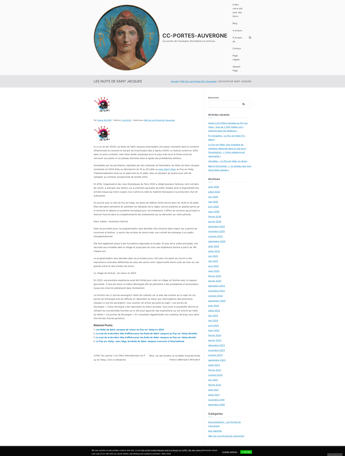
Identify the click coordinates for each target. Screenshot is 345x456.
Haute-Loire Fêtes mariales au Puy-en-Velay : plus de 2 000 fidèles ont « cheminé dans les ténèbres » (228, 127)
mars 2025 (213, 271)
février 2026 (214, 216)
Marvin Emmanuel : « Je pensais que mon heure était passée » (229, 168)
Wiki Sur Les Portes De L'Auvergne (159, 120)
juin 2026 (213, 196)
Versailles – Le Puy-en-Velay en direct (227, 161)
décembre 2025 (216, 226)
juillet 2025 (214, 251)
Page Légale (236, 57)
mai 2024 (213, 320)
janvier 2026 (214, 221)
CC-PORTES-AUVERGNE (194, 35)
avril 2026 (213, 206)
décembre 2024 (216, 285)
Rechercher (213, 97)
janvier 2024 (214, 340)
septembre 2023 (216, 360)
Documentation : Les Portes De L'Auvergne (224, 424)
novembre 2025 (216, 231)
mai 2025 (213, 261)
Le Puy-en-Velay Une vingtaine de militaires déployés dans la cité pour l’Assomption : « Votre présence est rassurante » (227, 150)
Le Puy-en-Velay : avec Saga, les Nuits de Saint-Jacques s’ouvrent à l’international (140, 341)
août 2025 (213, 246)
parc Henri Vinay (167, 169)
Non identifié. (215, 431)
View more (166, 454)
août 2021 (213, 389)
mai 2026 (213, 201)
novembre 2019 (216, 399)
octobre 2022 (215, 375)
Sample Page (236, 68)
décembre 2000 (216, 404)
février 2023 (214, 370)
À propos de (237, 39)
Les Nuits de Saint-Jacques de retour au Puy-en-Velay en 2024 (130, 329)
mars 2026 (213, 211)
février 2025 (214, 276)
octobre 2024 (215, 295)
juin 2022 (213, 380)
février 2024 (214, 335)
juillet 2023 (214, 365)
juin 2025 (213, 256)
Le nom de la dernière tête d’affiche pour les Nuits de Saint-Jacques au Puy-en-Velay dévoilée (146, 333)
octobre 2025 (215, 236)
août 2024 (213, 305)
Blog (235, 23)
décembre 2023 (216, 345)
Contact (237, 48)
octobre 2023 (215, 355)
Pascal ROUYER (104, 120)
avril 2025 (213, 266)
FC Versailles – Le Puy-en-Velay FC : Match (227, 137)
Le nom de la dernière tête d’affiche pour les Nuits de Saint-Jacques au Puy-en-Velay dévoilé (146, 337)
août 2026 (213, 186)
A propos (237, 30)
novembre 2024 (216, 290)
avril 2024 (213, 325)
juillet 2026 (214, 191)
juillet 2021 (214, 394)
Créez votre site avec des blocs (238, 10)
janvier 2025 (214, 281)
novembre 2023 (216, 350)
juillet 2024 (214, 310)
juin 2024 (213, 315)
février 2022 (214, 384)
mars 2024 (213, 330)
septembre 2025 (216, 241)
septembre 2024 (216, 300)
